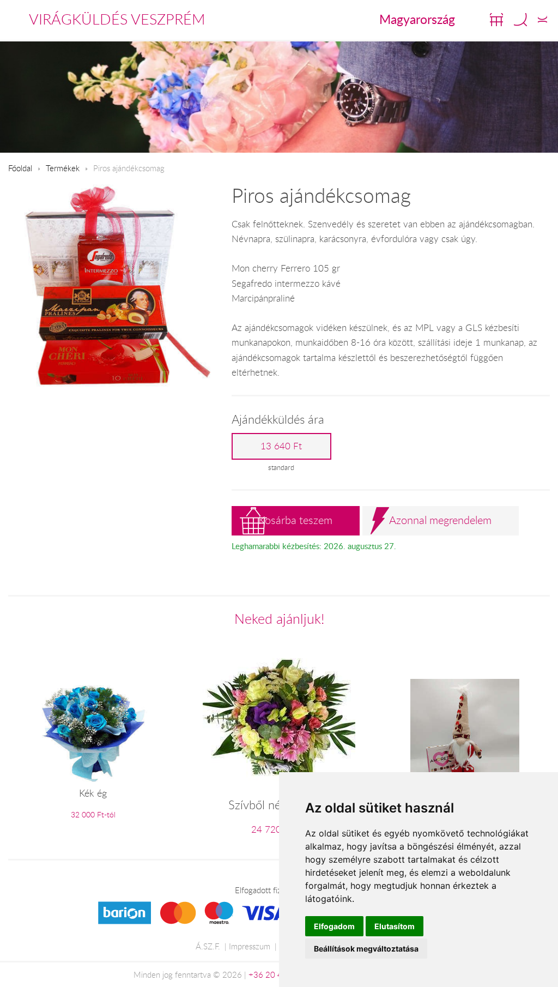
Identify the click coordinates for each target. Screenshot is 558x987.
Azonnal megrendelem (440, 520)
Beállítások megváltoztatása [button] (366, 948)
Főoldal (20, 168)
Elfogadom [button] (334, 926)
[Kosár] (496, 19)
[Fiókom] (542, 19)
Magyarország (417, 19)
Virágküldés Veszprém (117, 19)
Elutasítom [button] (394, 926)
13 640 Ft (281, 446)
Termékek (63, 168)
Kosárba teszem (295, 520)
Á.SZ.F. (208, 946)
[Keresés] (520, 19)
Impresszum (249, 946)
